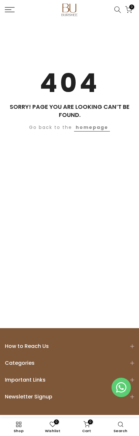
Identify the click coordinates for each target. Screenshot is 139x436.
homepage (92, 127)
